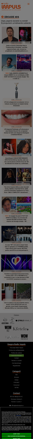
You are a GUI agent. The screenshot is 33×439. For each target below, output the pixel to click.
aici (27, 419)
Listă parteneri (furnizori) (5, 431)
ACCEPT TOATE (16, 433)
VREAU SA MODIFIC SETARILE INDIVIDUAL (16, 436)
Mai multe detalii (18, 415)
